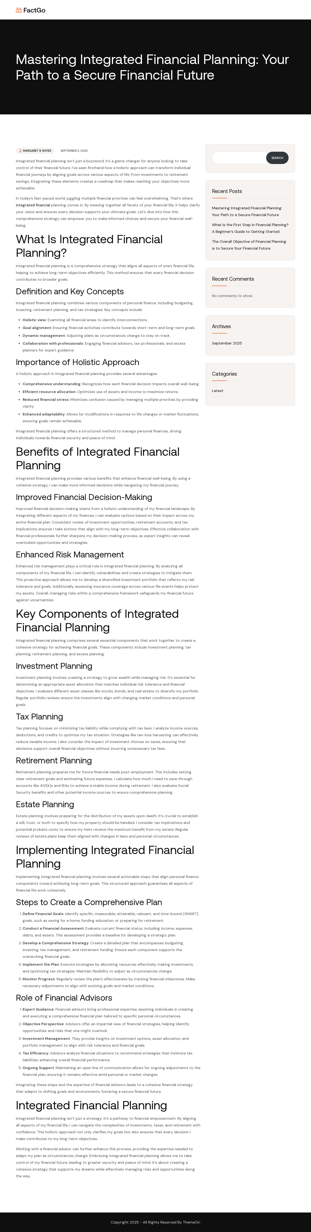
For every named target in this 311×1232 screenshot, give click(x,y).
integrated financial (33, 205)
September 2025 (227, 343)
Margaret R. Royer (36, 151)
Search (277, 158)
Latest (217, 390)
